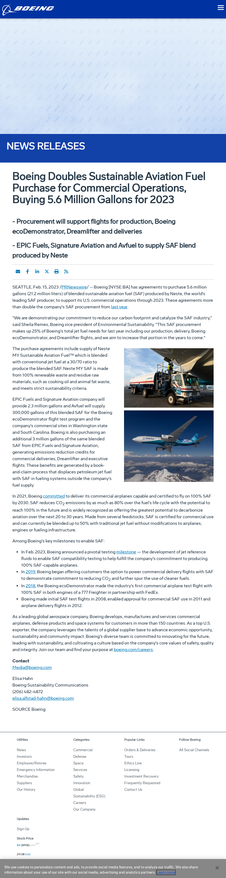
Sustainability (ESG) (89, 796)
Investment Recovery (141, 776)
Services (80, 770)
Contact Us (133, 790)
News (21, 750)
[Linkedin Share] (37, 271)
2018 (30, 585)
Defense (79, 756)
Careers (79, 803)
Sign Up (23, 829)
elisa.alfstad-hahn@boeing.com (43, 698)
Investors (24, 756)
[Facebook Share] (27, 271)
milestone (126, 552)
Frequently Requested (142, 783)
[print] (56, 271)
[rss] (66, 271)
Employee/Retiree (31, 763)
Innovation (81, 783)
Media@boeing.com (32, 667)
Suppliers (24, 783)
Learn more (166, 872)
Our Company (84, 809)
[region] (113, 868)
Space (78, 763)
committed (54, 496)
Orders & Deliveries (139, 750)
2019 (30, 571)
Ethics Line (133, 763)
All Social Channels (194, 750)
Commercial (83, 750)
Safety (78, 776)
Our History (26, 790)
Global (78, 790)
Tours (128, 756)
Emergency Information (36, 770)
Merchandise (27, 776)
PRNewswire (74, 287)
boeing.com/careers (133, 649)
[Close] (217, 868)
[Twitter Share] (47, 271)
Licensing (131, 770)
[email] (18, 271)
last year (119, 306)
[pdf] (76, 271)
